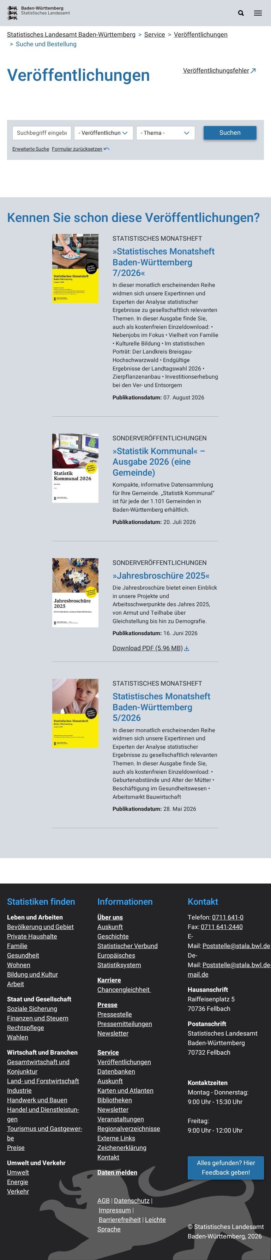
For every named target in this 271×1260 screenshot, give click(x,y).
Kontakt (108, 1157)
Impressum (115, 1210)
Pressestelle (114, 1014)
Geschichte (113, 936)
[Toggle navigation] (258, 13)
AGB (103, 1201)
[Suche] (241, 13)
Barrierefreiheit (120, 1220)
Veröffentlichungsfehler (216, 71)
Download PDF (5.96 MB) (148, 648)
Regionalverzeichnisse (128, 1129)
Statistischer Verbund (127, 946)
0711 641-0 (227, 917)
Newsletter (112, 1033)
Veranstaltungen (120, 1119)
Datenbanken (116, 1072)
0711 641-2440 (222, 927)
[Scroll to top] (254, 1243)
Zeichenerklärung (121, 1148)
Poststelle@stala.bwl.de (236, 946)
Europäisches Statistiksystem (119, 960)
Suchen (230, 133)
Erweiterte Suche (30, 149)
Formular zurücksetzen (77, 149)
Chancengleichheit (124, 990)
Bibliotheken (114, 1100)
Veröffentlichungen (124, 1062)
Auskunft (110, 927)
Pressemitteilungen (124, 1024)
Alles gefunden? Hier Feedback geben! (226, 1167)
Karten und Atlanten (125, 1091)
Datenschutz (132, 1201)
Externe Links (116, 1138)
